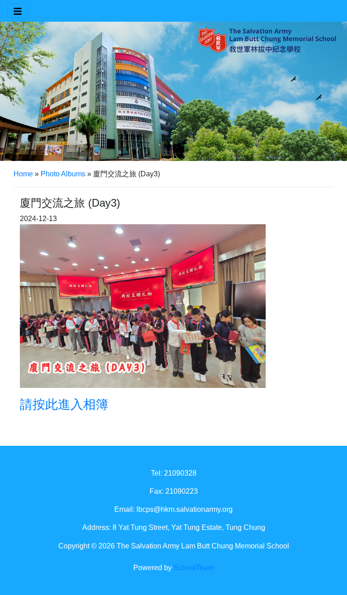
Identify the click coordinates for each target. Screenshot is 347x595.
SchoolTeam (194, 567)
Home (23, 174)
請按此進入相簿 (64, 404)
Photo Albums (63, 174)
